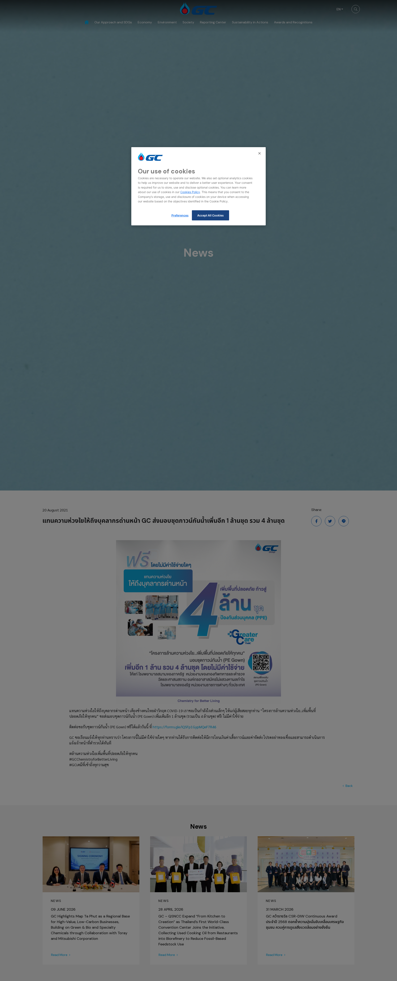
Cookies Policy (190, 192)
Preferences (180, 215)
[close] (260, 153)
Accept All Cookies (210, 215)
